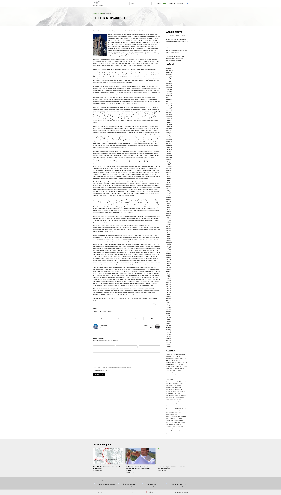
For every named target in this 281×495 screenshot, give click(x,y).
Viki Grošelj (176, 430)
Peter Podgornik (178, 401)
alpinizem (103, 311)
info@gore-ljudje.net (182, 492)
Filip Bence (180, 364)
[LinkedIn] (152, 318)
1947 (167, 221)
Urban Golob (169, 428)
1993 (167, 132)
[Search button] (150, 3)
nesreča (170, 395)
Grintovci (170, 370)
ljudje (179, 383)
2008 (167, 103)
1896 (167, 319)
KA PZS (181, 379)
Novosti (165, 3)
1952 (167, 211)
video (169, 430)
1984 (167, 149)
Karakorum (169, 381)
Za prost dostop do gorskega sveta (107, 485)
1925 (167, 263)
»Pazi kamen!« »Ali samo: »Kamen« (176, 35)
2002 (167, 114)
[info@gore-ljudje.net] (175, 492)
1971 (167, 174)
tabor (110, 311)
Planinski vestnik (171, 403)
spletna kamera (170, 418)
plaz (178, 403)
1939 (167, 236)
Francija (173, 366)
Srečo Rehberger (170, 420)
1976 (167, 165)
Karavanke (177, 381)
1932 (167, 250)
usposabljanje (178, 428)
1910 (167, 292)
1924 (167, 265)
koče (168, 383)
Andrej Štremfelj (171, 358)
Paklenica (180, 397)
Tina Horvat (169, 424)
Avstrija (179, 358)
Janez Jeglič (170, 377)
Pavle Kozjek (177, 399)
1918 (167, 277)
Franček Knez (170, 368)
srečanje (179, 418)
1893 (167, 325)
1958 (167, 199)
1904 (167, 304)
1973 (167, 170)
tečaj (183, 422)
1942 (167, 230)
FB (168, 364)
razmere (169, 410)
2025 (167, 70)
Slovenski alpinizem (171, 416)
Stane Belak (179, 420)
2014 (167, 91)
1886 (167, 333)
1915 (167, 282)
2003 (167, 112)
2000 (167, 118)
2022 (167, 76)
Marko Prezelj (170, 387)
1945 (167, 225)
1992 (167, 134)
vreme (183, 430)
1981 (167, 155)
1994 (167, 130)
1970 (167, 176)
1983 (167, 151)
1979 (167, 159)
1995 (167, 128)
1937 (167, 240)
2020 (167, 80)
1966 (167, 184)
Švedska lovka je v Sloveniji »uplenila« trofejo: (130, 485)
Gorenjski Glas (179, 368)
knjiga (184, 381)
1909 (167, 294)
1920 (167, 273)
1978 (167, 161)
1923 (167, 267)
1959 (167, 197)
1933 (167, 248)
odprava (177, 395)
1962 (167, 192)
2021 (167, 78)
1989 (167, 139)
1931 (167, 252)
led (174, 383)
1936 (167, 242)
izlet (168, 376)
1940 (167, 234)
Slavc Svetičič (170, 412)
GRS (178, 370)
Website (141, 344)
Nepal (177, 393)
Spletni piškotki (131, 492)
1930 (167, 253)
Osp (175, 397)
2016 (167, 87)
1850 (167, 344)
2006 (167, 107)
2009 (167, 101)
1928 (167, 257)
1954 (167, 207)
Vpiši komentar (97, 351)
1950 (167, 215)
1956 (167, 203)
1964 (167, 188)
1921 (167, 271)
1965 (167, 186)
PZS (184, 408)
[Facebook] (187, 3)
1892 (167, 327)
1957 (167, 201)
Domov (159, 3)
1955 (167, 205)
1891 (167, 329)
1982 (167, 153)
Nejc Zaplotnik (170, 393)
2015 (167, 89)
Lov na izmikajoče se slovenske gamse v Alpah (154, 485)
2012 (167, 95)
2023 (167, 74)
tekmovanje (176, 422)
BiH (168, 360)
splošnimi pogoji (105, 370)
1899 (167, 313)
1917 (167, 279)
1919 (167, 275)
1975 (167, 167)
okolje (183, 395)
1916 (167, 280)
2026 (167, 68)
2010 (167, 99)
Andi (178, 356)
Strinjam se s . (102, 370)
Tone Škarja (179, 426)
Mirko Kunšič (179, 389)
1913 (167, 286)
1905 (167, 302)
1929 (167, 255)
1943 (167, 228)
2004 (167, 111)
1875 (167, 338)
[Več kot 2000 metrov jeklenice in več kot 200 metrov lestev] (108, 456)
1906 (167, 300)
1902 (167, 308)
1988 (167, 141)
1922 (167, 269)
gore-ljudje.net (98, 5)
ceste (178, 360)
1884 (167, 336)
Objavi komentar (99, 374)
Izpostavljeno (180, 3)
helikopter (170, 372)
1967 (167, 182)
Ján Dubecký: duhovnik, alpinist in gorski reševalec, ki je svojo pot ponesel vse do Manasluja (175, 58)
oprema (169, 397)
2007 (167, 105)
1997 (167, 124)
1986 (167, 145)
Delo (177, 362)
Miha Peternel (170, 389)
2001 (167, 116)
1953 (167, 209)
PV (179, 408)
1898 (167, 315)
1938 (167, 238)
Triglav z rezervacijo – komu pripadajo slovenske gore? (179, 485)
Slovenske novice (171, 414)
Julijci (169, 379)
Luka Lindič (169, 385)
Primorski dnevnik (171, 408)
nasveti (183, 391)
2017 (167, 85)
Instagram (176, 374)
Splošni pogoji (140, 492)
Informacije (172, 3)
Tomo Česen (170, 426)
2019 (167, 82)
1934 (167, 246)
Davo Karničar (170, 362)
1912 (167, 288)
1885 (167, 335)
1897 (167, 317)
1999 (167, 120)
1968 (167, 180)
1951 (167, 213)
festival (173, 364)
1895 (167, 321)
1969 (167, 178)
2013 (167, 93)
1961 (167, 194)
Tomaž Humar (177, 424)
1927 (167, 259)
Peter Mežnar (170, 401)
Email (118, 344)
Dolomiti (184, 362)
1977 (167, 163)
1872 (167, 342)
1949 (167, 217)
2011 (167, 97)
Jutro (176, 379)
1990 (167, 138)
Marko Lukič (177, 385)
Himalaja (178, 372)
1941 (167, 232)
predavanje (170, 406)
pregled (177, 406)
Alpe (95, 311)
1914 (167, 284)
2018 (167, 83)
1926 (167, 261)
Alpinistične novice (180, 354)
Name (95, 344)
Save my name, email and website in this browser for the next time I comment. (113, 367)
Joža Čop (177, 377)
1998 (167, 122)
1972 (167, 172)
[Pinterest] (135, 318)
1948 (167, 219)
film (168, 366)
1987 (167, 143)
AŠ (184, 358)
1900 (167, 311)
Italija (182, 374)
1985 (167, 147)
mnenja (176, 391)
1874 (167, 340)
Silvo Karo (177, 410)
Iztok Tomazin (175, 376)
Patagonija (169, 399)
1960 (167, 196)
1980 (167, 157)
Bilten (173, 360)
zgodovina (180, 431)
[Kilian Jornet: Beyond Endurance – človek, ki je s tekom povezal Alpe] (173, 456)
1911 (167, 290)
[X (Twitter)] (118, 318)
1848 (167, 346)
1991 (167, 136)
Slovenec (178, 412)
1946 (167, 223)
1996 (167, 126)
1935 (167, 244)
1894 (167, 323)
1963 (167, 190)
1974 (167, 168)
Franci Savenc (182, 366)
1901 (167, 309)
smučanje (182, 416)
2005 (167, 109)
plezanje (170, 404)
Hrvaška (169, 374)
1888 (167, 331)
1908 (167, 296)
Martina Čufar (178, 387)
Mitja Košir (169, 391)
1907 (167, 298)
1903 (167, 306)
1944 (167, 226)
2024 (167, 72)
